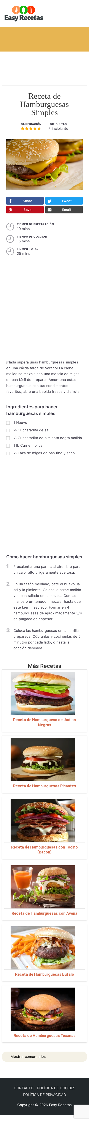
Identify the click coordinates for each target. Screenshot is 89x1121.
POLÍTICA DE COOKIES (56, 1088)
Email (66, 210)
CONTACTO (23, 1088)
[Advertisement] (44, 64)
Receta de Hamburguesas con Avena (44, 913)
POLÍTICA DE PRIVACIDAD (44, 1095)
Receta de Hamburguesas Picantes (44, 786)
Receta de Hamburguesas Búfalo (44, 974)
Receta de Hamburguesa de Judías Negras (44, 722)
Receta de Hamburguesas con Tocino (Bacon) (44, 849)
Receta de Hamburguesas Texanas (45, 1035)
